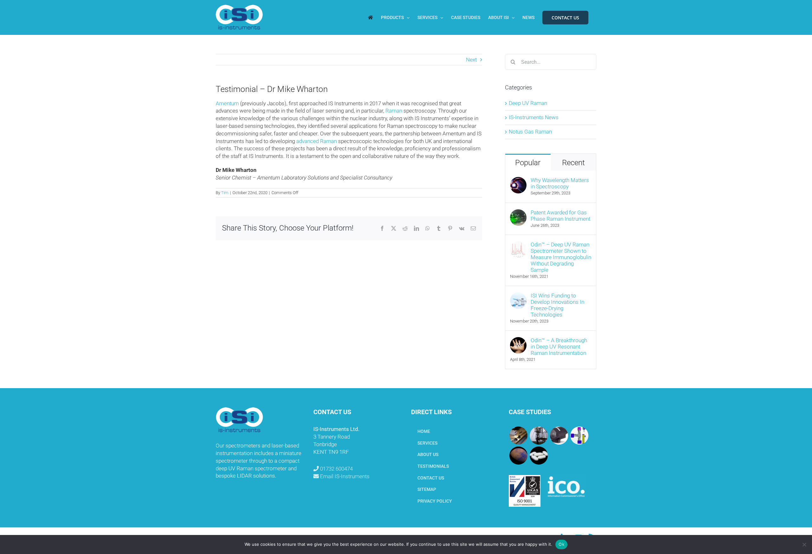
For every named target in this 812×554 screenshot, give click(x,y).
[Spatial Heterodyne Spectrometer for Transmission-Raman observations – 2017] (538, 456)
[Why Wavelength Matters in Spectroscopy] (518, 180)
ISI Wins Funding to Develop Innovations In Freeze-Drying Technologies (557, 305)
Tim (224, 192)
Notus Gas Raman (530, 131)
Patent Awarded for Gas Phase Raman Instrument (560, 215)
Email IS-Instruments (344, 476)
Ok (561, 544)
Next (471, 59)
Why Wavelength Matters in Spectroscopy (560, 183)
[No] (804, 544)
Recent (573, 162)
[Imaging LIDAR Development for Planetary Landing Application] (518, 456)
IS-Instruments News (534, 117)
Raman (393, 111)
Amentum (227, 103)
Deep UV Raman (528, 103)
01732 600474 (336, 469)
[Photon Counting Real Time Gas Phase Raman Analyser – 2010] (579, 436)
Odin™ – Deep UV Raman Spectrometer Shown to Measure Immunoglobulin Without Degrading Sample (561, 257)
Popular (527, 162)
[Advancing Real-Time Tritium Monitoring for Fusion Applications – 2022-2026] (518, 436)
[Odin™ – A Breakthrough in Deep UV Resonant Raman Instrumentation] (518, 340)
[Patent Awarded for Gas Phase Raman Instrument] (518, 213)
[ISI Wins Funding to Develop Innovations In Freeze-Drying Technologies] (518, 296)
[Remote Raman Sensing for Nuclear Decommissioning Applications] (558, 436)
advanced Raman (316, 141)
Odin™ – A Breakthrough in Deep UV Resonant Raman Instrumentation (559, 346)
